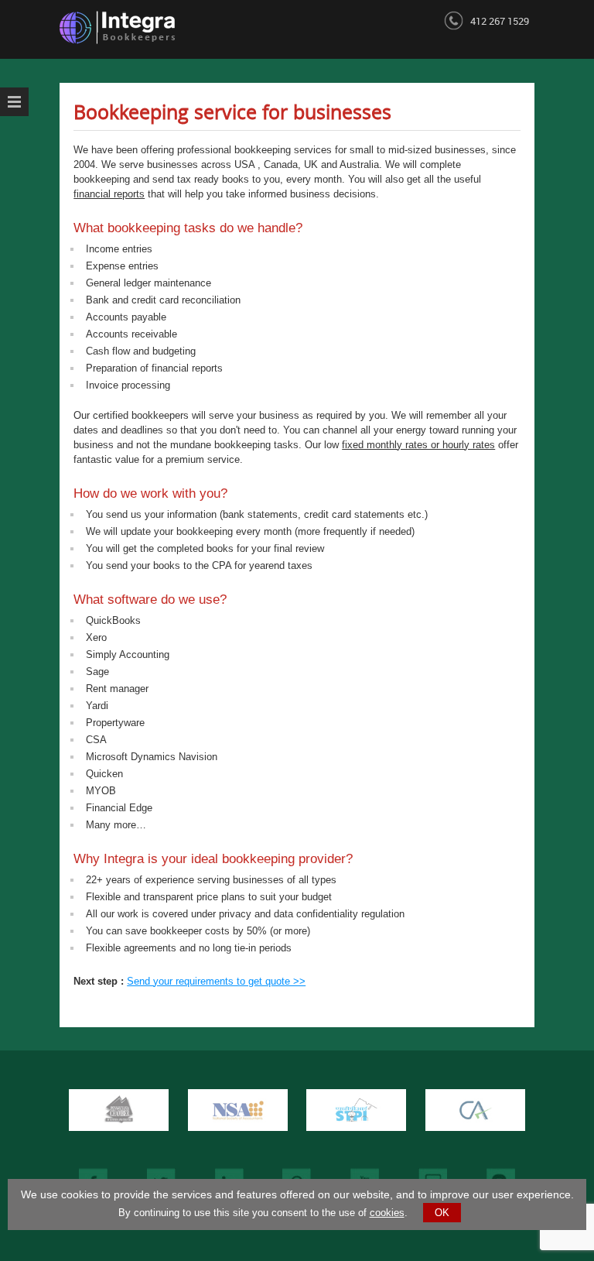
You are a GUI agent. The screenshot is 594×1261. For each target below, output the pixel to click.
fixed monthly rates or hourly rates (418, 445)
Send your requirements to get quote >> (216, 981)
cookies (387, 1212)
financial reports (109, 194)
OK (442, 1212)
